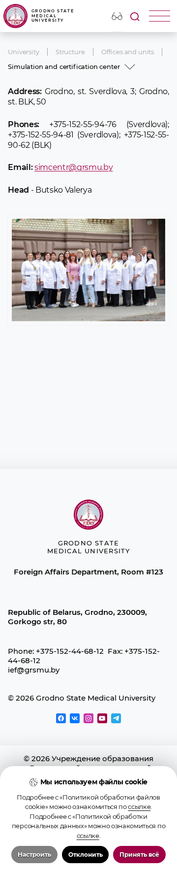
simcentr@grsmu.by (73, 167)
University (23, 52)
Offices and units (127, 52)
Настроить (34, 854)
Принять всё (139, 854)
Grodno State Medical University (52, 15)
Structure (70, 52)
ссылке (139, 806)
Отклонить (85, 854)
